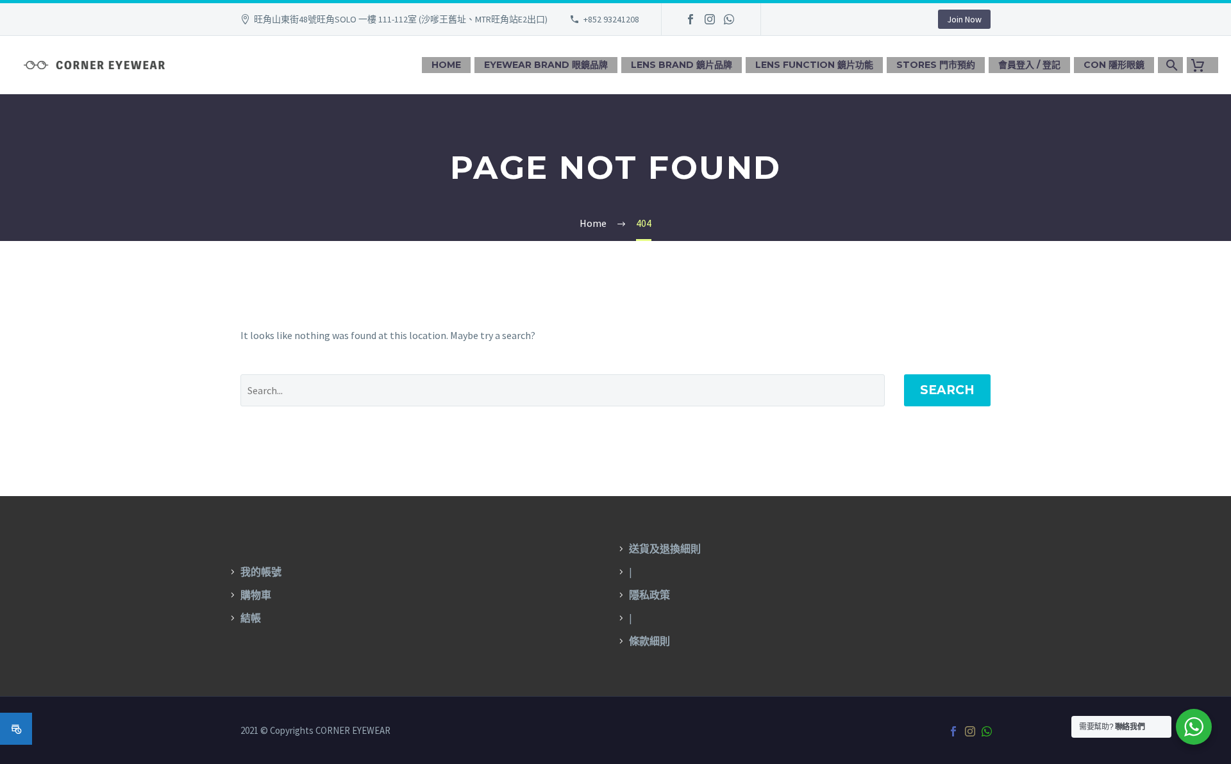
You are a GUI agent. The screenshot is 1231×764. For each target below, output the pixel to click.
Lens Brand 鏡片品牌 (681, 65)
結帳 (250, 617)
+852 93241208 (611, 19)
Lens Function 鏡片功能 (814, 65)
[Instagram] (709, 19)
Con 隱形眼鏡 (1114, 65)
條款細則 (649, 641)
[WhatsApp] (729, 19)
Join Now (964, 19)
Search (947, 390)
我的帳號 (260, 571)
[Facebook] (690, 19)
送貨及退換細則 (665, 548)
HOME (446, 65)
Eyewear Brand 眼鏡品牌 (546, 65)
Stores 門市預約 (935, 65)
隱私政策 (649, 594)
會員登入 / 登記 (1029, 65)
